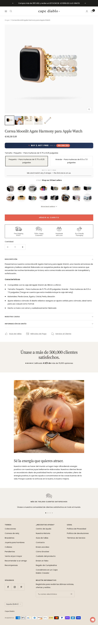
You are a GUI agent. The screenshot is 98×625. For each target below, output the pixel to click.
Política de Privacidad (76, 528)
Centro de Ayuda (43, 528)
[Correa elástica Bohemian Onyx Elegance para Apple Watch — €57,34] (65, 198)
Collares (8, 547)
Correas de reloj (12, 533)
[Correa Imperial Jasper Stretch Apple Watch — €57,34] (87, 188)
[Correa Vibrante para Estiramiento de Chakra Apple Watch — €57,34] (32, 198)
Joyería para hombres (14, 542)
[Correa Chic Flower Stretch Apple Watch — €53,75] (65, 188)
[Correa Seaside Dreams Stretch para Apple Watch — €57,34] (76, 198)
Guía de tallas (15, 333)
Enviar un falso (42, 560)
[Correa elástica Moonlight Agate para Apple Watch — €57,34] (54, 198)
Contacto (40, 542)
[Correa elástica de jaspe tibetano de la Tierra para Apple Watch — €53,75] (54, 188)
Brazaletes (9, 538)
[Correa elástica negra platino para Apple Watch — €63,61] (32, 188)
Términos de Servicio (76, 538)
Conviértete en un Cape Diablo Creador (47, 571)
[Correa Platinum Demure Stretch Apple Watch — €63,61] (10, 188)
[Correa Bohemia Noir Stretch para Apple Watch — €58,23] (21, 188)
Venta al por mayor (13, 556)
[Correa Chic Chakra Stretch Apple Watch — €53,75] (43, 188)
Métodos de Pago (38, 333)
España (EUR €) (12, 604)
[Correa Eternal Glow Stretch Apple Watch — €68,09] (76, 188)
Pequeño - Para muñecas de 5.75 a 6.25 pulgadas (26, 161)
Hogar (7, 20)
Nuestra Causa (12, 317)
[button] (92, 619)
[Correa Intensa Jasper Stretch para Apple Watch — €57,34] (43, 198)
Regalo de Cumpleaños (46, 565)
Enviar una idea (42, 547)
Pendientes (10, 551)
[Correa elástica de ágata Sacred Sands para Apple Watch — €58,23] (10, 198)
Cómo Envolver (42, 551)
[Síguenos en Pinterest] (21, 587)
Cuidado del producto (46, 556)
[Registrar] (71, 594)
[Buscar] (11, 11)
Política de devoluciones (78, 533)
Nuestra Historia (43, 533)
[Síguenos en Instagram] (14, 587)
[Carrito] (92, 11)
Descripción (11, 259)
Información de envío (16, 324)
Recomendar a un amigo (16, 560)
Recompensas (11, 565)
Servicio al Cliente (63, 333)
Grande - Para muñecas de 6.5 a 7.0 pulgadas (71, 161)
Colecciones (10, 528)
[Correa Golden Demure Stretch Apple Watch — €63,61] (21, 198)
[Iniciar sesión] (87, 11)
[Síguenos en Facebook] (8, 587)
